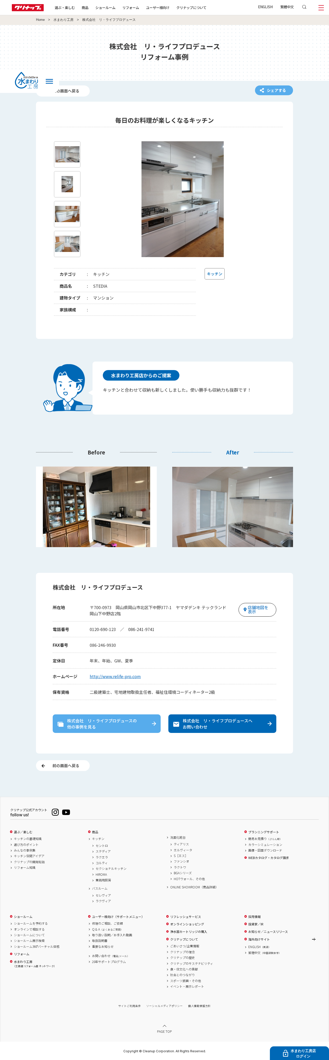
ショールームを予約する (31, 923)
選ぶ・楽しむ (65, 7)
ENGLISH (265, 6)
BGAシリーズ (183, 873)
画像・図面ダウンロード (265, 850)
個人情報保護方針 (199, 1006)
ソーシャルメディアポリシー (164, 1006)
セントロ (102, 846)
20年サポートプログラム (109, 962)
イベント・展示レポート (187, 986)
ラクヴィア (103, 901)
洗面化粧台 (178, 837)
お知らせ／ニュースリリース (268, 932)
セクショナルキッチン (111, 868)
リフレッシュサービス (185, 917)
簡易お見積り (265, 839)
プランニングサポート (263, 832)
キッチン (98, 839)
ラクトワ (180, 867)
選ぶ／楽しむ (23, 832)
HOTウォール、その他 (189, 879)
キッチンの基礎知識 (28, 839)
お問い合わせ (111, 956)
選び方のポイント (26, 845)
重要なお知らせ (103, 946)
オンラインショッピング (187, 924)
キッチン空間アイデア (29, 856)
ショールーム (105, 7)
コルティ (102, 863)
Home (40, 20)
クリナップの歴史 (182, 958)
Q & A (107, 929)
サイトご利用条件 (129, 1006)
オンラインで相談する (29, 929)
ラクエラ (102, 857)
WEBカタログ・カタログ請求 (268, 858)
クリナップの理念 (182, 952)
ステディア (103, 851)
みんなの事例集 (24, 850)
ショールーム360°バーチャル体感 (36, 946)
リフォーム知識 (24, 867)
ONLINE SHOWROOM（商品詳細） (194, 887)
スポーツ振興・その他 (185, 981)
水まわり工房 (63, 20)
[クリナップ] (28, 9)
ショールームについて (29, 935)
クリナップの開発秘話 (29, 862)
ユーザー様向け (157, 7)
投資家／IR (255, 924)
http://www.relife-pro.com (115, 676)
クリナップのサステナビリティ (191, 963)
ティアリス (181, 844)
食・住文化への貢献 (184, 969)
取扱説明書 (99, 941)
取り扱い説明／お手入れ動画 (112, 935)
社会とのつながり (182, 975)
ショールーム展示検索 (29, 941)
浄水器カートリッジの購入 (188, 932)
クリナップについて (191, 7)
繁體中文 (287, 6)
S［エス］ (181, 856)
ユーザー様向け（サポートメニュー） (118, 917)
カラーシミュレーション (265, 845)
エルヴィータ (183, 850)
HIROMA (101, 874)
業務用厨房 (103, 880)
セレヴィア (103, 895)
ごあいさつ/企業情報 (184, 946)
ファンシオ (181, 861)
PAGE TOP (164, 1031)
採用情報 (254, 917)
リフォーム (130, 7)
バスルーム (99, 888)
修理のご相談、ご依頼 (107, 923)
